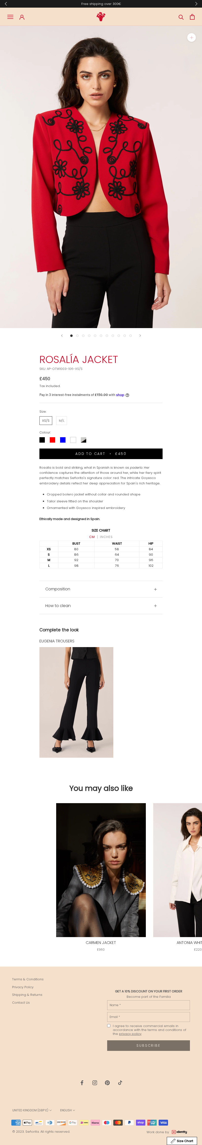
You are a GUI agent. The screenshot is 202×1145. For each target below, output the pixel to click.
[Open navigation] (10, 17)
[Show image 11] (130, 335)
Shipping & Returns (27, 994)
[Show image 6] (101, 335)
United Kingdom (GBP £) (30, 1110)
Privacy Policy (23, 987)
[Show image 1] (71, 335)
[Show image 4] (89, 335)
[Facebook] (82, 1082)
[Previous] (62, 335)
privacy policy (130, 1033)
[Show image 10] (124, 335)
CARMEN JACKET (101, 942)
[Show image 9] (119, 335)
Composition (57, 589)
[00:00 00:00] (101, 177)
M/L (61, 420)
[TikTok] (120, 1082)
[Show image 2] (77, 335)
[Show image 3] (83, 335)
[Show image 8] (113, 335)
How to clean (58, 606)
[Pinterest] (107, 1082)
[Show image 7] (107, 335)
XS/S (46, 420)
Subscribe (148, 1045)
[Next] (140, 335)
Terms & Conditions (28, 979)
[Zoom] (191, 37)
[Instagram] (94, 1082)
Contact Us (21, 1002)
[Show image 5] (95, 335)
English (66, 1110)
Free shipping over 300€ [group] (101, 3)
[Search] (181, 16)
